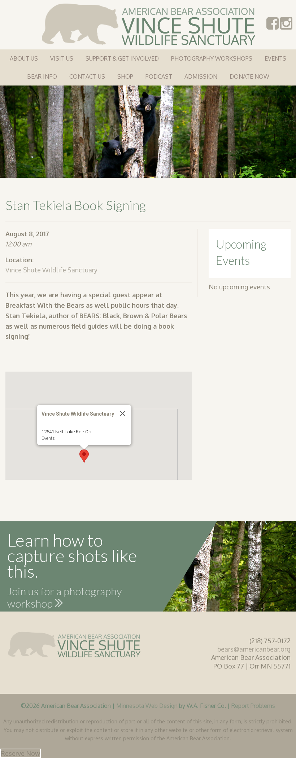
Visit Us (61, 58)
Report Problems (253, 705)
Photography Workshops (211, 58)
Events (275, 58)
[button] (84, 456)
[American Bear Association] (148, 23)
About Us (24, 58)
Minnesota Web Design (147, 705)
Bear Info (42, 76)
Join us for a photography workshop (64, 598)
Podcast (158, 76)
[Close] (122, 413)
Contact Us (87, 76)
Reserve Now (20, 753)
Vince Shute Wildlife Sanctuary (51, 270)
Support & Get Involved (122, 58)
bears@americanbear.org (254, 649)
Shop (125, 76)
